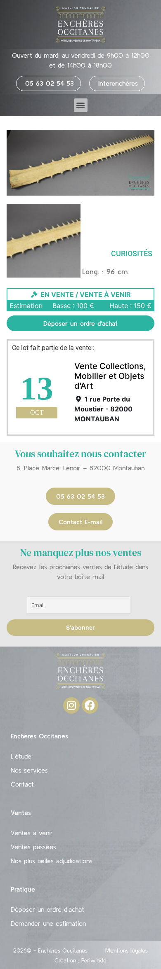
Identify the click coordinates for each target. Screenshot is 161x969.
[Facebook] (90, 705)
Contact (22, 784)
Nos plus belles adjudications (51, 860)
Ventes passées (33, 846)
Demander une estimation (48, 923)
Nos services (29, 770)
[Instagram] (71, 705)
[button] (81, 105)
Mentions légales (126, 950)
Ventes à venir (32, 832)
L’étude (21, 756)
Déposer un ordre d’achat (47, 909)
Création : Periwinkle (80, 960)
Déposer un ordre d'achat (80, 323)
